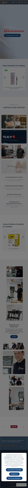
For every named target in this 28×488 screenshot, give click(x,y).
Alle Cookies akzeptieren (14, 478)
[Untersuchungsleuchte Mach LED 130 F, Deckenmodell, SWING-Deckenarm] (14, 79)
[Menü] (13, 2)
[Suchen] (16, 2)
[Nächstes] (23, 77)
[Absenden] (25, 445)
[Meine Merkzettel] (19, 2)
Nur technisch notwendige (14, 470)
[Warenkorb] (25, 2)
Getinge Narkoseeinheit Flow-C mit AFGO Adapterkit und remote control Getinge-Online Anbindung (14, 249)
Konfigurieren (14, 474)
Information (12, 483)
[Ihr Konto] (22, 2)
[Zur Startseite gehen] (4, 2)
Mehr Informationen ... (9, 457)
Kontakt (14, 336)
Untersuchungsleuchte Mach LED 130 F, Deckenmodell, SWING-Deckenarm (14, 88)
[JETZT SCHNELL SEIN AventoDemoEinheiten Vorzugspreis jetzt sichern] (14, 31)
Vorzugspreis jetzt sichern (12, 35)
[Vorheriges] (4, 77)
